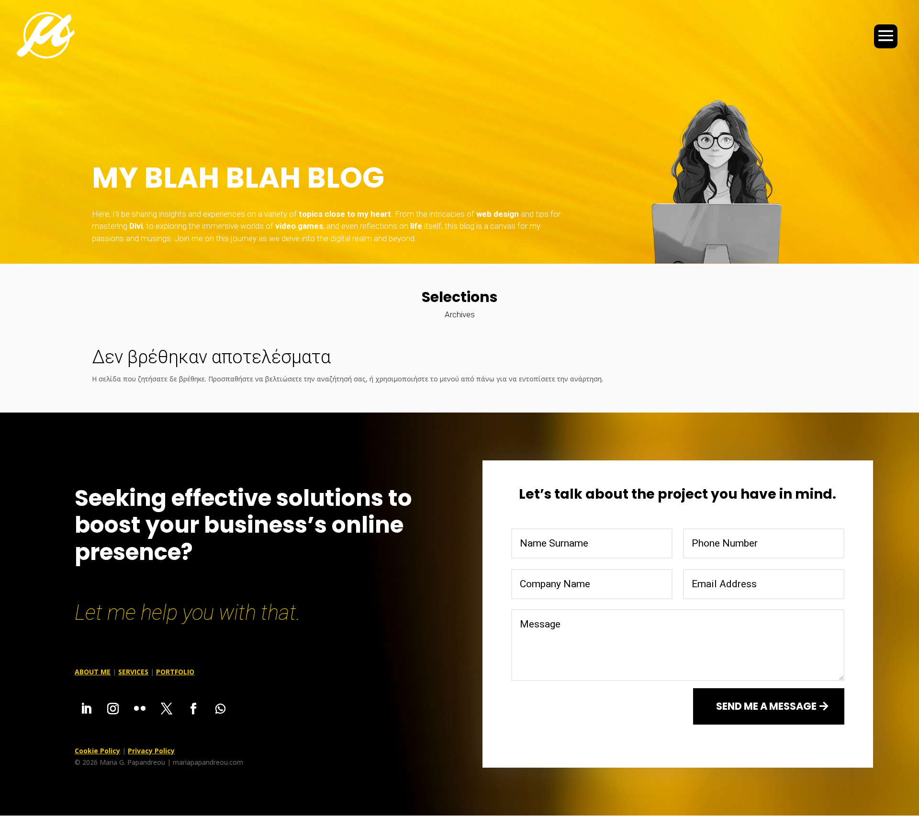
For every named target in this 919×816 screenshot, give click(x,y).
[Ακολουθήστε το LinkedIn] (86, 708)
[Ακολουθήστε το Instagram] (112, 708)
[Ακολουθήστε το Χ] (166, 708)
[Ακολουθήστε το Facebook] (193, 708)
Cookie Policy (97, 750)
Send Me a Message (766, 706)
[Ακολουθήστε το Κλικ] (139, 708)
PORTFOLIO (175, 671)
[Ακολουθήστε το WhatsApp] (220, 708)
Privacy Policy (151, 750)
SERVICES (133, 671)
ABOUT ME (93, 671)
